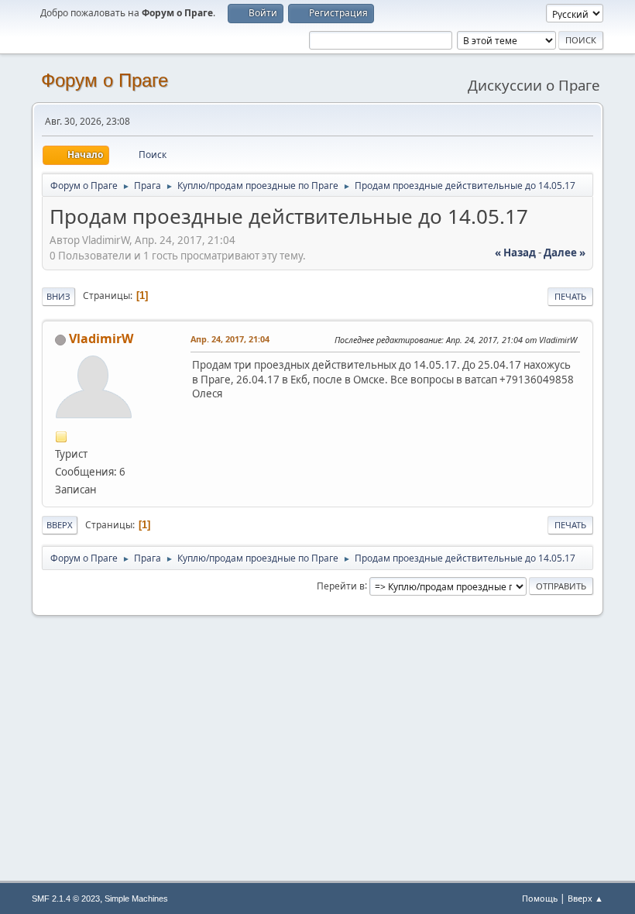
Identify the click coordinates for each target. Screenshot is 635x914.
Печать (570, 296)
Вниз (58, 296)
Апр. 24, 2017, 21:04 (229, 339)
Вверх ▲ (585, 898)
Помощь (540, 898)
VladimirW (101, 338)
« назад (515, 252)
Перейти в (341, 585)
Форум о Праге (104, 80)
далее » (564, 252)
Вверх (59, 525)
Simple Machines (136, 898)
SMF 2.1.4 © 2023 (66, 898)
